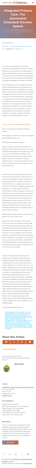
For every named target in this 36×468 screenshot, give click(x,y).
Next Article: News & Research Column (12, 356)
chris (12, 42)
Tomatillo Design (27, 463)
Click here (9, 49)
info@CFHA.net (7, 396)
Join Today (10, 442)
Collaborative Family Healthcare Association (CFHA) (18, 387)
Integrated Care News (10, 349)
